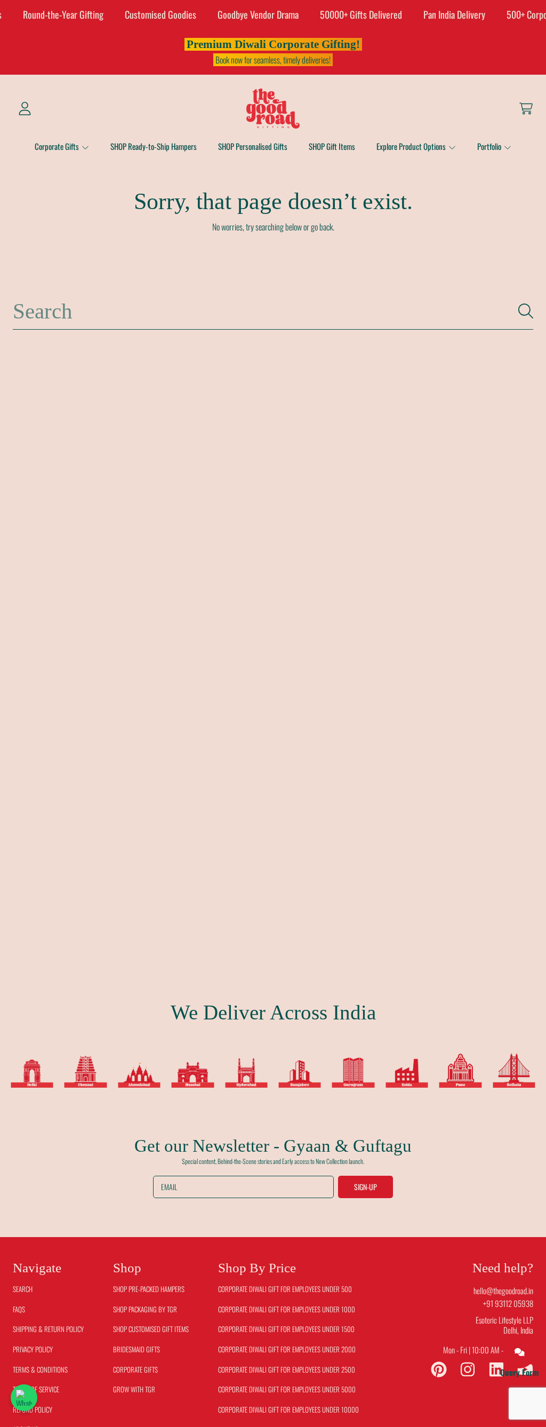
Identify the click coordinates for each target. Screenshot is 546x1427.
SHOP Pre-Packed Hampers (148, 1288)
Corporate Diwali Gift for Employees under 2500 (286, 1369)
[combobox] (273, 311)
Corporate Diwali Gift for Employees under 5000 (287, 1389)
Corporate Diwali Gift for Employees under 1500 (286, 1329)
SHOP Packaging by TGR (145, 1309)
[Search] (526, 311)
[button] (525, 108)
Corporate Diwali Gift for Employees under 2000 (287, 1349)
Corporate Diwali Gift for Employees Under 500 (285, 1288)
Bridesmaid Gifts (136, 1349)
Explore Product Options (411, 146)
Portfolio (490, 146)
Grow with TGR (134, 1389)
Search (23, 1288)
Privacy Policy (33, 1349)
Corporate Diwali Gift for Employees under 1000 (286, 1309)
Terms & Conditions (40, 1369)
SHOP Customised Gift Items (151, 1329)
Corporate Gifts (58, 146)
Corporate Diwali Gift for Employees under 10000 (288, 1409)
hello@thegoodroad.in (503, 1290)
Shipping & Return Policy (48, 1329)
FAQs (19, 1309)
